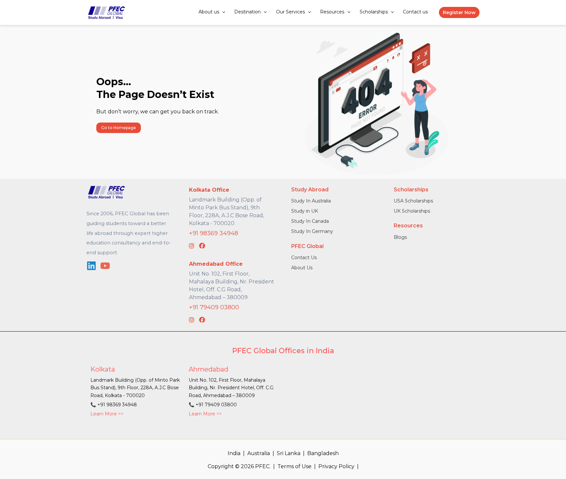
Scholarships (374, 12)
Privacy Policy (336, 466)
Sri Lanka (288, 453)
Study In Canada (310, 221)
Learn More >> (106, 414)
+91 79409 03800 (214, 307)
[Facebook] (202, 246)
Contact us (415, 12)
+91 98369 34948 (213, 233)
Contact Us (304, 257)
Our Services (290, 12)
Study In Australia (311, 201)
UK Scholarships (412, 211)
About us (208, 12)
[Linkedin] (91, 266)
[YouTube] (105, 266)
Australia (258, 453)
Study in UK (304, 211)
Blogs (400, 237)
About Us (301, 268)
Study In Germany (312, 231)
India (234, 453)
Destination (247, 12)
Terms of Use (294, 466)
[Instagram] (191, 246)
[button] (222, 11)
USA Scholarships (413, 201)
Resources (332, 12)
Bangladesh (323, 453)
